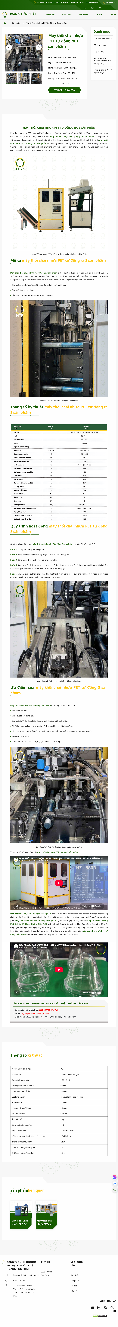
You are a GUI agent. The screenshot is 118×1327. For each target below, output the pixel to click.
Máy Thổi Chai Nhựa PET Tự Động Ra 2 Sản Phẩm (20, 1222)
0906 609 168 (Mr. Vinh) (49, 1010)
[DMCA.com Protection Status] (100, 1315)
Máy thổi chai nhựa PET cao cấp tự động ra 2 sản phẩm (46, 1222)
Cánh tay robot (100, 45)
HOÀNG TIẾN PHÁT (22, 14)
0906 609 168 (111, 2)
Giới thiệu (67, 14)
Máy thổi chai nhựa (102, 38)
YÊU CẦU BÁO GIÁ (64, 90)
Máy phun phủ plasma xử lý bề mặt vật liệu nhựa (102, 61)
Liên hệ (113, 14)
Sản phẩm (83, 14)
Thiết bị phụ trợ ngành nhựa (101, 71)
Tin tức (98, 14)
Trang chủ (50, 14)
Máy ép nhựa (99, 51)
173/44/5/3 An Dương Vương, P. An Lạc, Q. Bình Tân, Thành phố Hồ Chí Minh (67, 2)
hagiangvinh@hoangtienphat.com (35, 1013)
